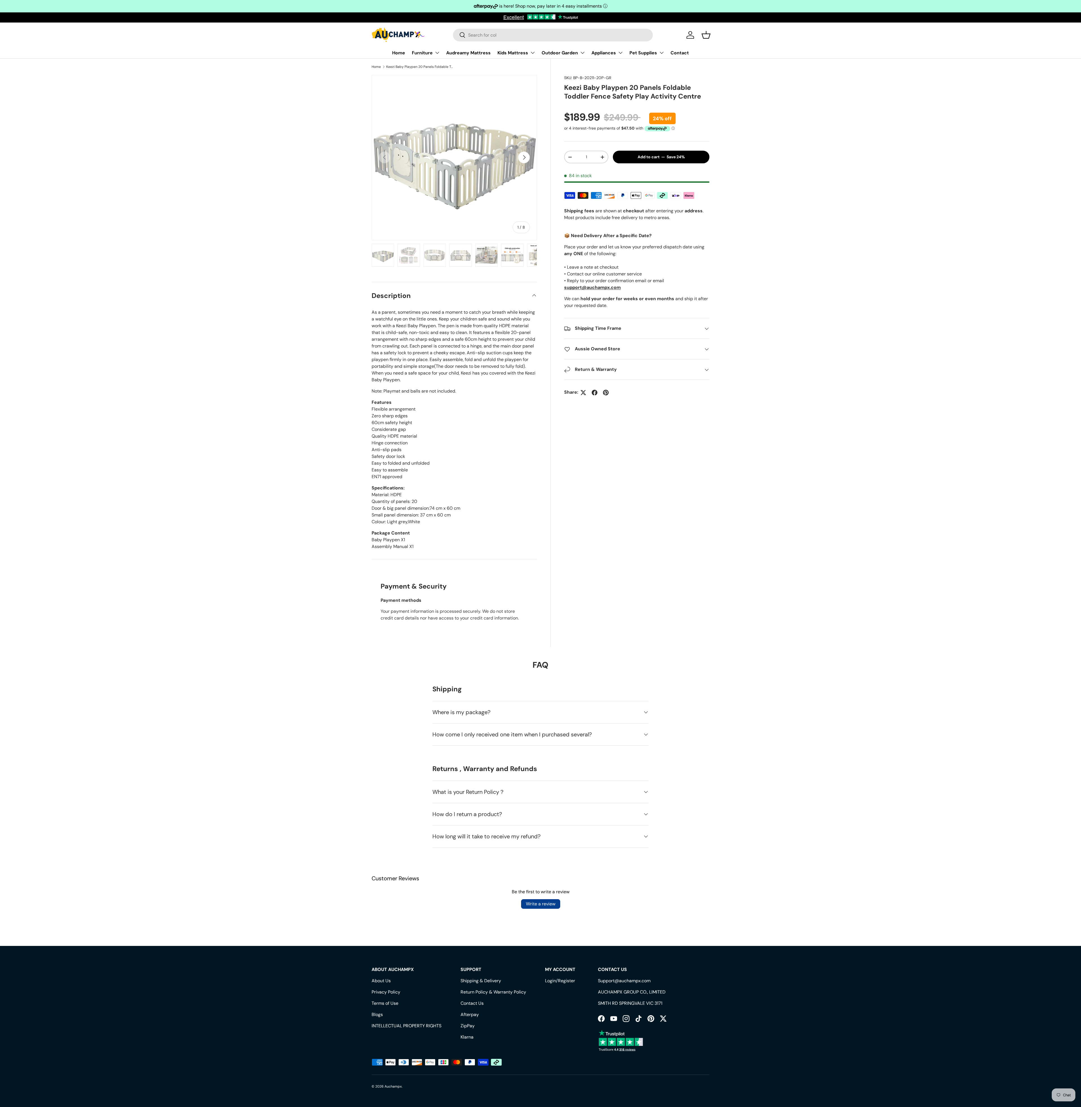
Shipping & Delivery (481, 981)
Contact (680, 53)
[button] (706, 35)
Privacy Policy (386, 992)
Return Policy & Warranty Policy (493, 992)
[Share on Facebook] (594, 392)
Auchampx (393, 1086)
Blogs (377, 1014)
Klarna (467, 1037)
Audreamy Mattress (468, 53)
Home (398, 53)
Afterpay (470, 1014)
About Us (381, 981)
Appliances (603, 53)
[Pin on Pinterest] (605, 392)
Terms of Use (385, 1003)
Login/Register (560, 981)
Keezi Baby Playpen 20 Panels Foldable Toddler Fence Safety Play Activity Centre (420, 66)
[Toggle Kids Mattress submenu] (532, 52)
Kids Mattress (512, 53)
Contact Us (472, 1003)
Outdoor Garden (560, 53)
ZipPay (468, 1026)
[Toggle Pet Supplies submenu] (661, 52)
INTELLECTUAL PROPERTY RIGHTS (406, 1026)
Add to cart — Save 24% (661, 157)
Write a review (540, 904)
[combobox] (553, 35)
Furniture (422, 53)
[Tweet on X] (583, 392)
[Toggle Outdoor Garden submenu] (582, 52)
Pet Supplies (643, 53)
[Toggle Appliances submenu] (620, 52)
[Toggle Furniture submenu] (437, 52)
